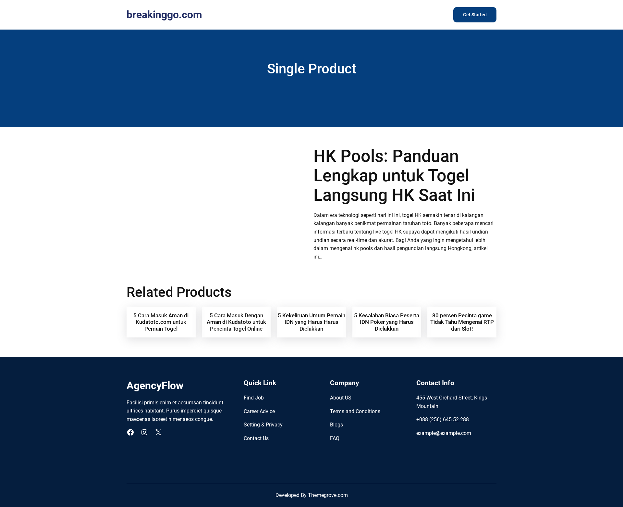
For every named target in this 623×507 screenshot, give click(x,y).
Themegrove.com (328, 495)
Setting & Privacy (263, 425)
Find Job (254, 398)
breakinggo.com (164, 14)
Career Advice (259, 411)
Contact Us (256, 438)
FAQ (334, 438)
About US (340, 398)
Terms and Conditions (355, 411)
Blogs (336, 425)
